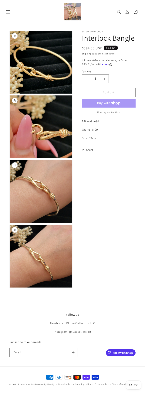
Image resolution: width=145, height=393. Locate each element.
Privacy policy (102, 384)
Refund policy (65, 384)
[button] (8, 12)
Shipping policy (83, 384)
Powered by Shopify (45, 384)
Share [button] (89, 149)
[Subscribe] (73, 352)
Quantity (86, 71)
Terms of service (120, 384)
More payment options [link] (108, 112)
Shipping (87, 53)
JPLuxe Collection (26, 384)
